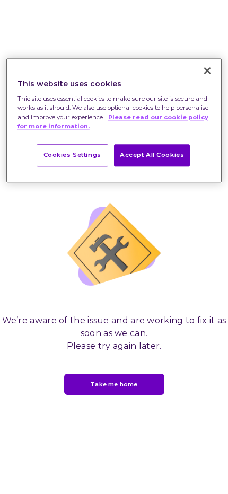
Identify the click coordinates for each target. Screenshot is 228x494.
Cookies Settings (72, 154)
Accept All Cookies (152, 154)
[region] (114, 120)
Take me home (113, 384)
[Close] (207, 70)
